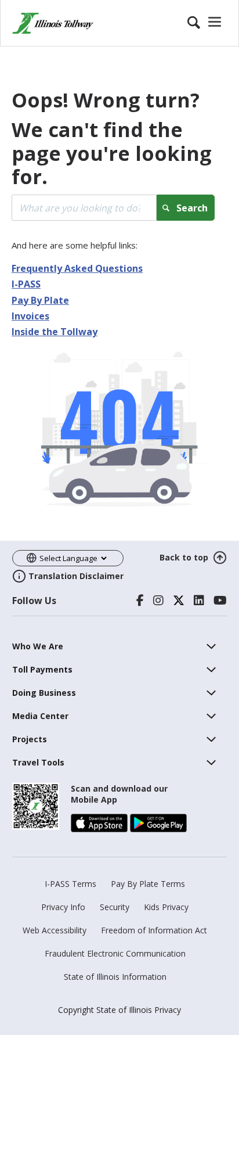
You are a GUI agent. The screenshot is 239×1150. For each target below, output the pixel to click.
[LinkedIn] (199, 600)
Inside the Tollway (54, 331)
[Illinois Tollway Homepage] (52, 23)
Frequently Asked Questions (77, 268)
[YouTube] (220, 600)
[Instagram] (158, 600)
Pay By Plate (40, 300)
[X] (178, 600)
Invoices (30, 316)
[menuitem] (37, 646)
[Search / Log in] (206, 23)
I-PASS (26, 284)
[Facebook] (140, 600)
